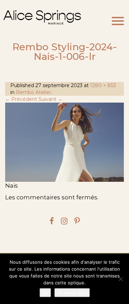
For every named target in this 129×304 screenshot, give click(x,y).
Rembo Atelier (33, 92)
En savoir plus (72, 292)
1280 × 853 (103, 85)
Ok (45, 292)
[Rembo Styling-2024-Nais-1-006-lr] (64, 142)
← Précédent (21, 99)
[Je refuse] (120, 278)
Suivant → (51, 99)
